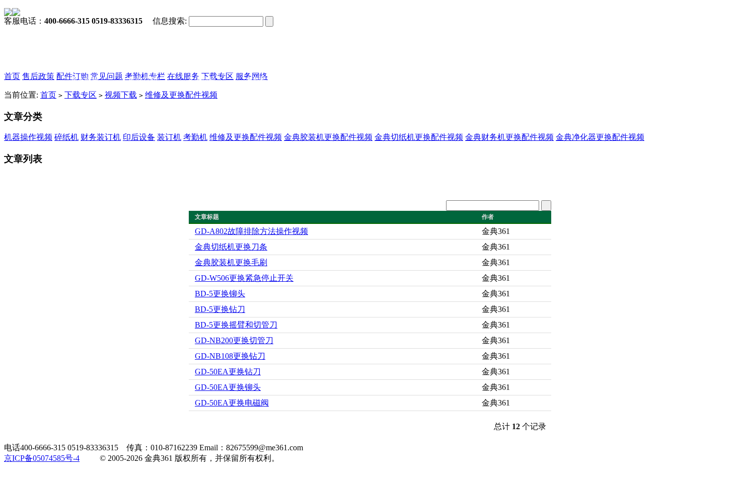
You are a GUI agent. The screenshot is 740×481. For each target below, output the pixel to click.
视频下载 (121, 95)
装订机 (169, 137)
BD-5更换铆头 (220, 293)
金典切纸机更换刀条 (231, 247)
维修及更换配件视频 (181, 95)
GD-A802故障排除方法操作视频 (251, 231)
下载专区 (80, 95)
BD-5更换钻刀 (220, 309)
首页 (12, 76)
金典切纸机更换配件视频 (419, 137)
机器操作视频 (28, 137)
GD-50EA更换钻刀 (228, 371)
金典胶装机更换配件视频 (328, 137)
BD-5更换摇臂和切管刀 (236, 324)
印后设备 (139, 137)
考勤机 (195, 137)
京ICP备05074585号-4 (42, 458)
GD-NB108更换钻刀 (230, 356)
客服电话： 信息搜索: (95, 21)
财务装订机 (101, 137)
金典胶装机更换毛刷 (231, 262)
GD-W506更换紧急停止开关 (244, 278)
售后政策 (38, 76)
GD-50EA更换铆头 (228, 387)
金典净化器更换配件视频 (600, 137)
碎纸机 (66, 137)
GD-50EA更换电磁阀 (232, 402)
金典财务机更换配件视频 (509, 137)
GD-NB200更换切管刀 (234, 340)
